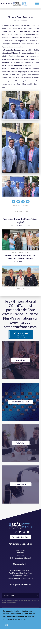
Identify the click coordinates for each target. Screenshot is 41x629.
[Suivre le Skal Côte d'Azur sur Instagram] (9, 3)
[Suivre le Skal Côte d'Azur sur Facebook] (1, 3)
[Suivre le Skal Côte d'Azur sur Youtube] (11, 3)
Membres (20, 555)
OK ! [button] (6, 625)
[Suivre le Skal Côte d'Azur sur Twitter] (6, 3)
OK (37, 595)
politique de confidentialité (9, 602)
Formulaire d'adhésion (20, 537)
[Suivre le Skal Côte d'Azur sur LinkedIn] (3, 3)
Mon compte (20, 550)
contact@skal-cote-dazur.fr (20, 570)
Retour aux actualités (21, 211)
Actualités (20, 553)
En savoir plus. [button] (21, 619)
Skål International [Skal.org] (20, 558)
